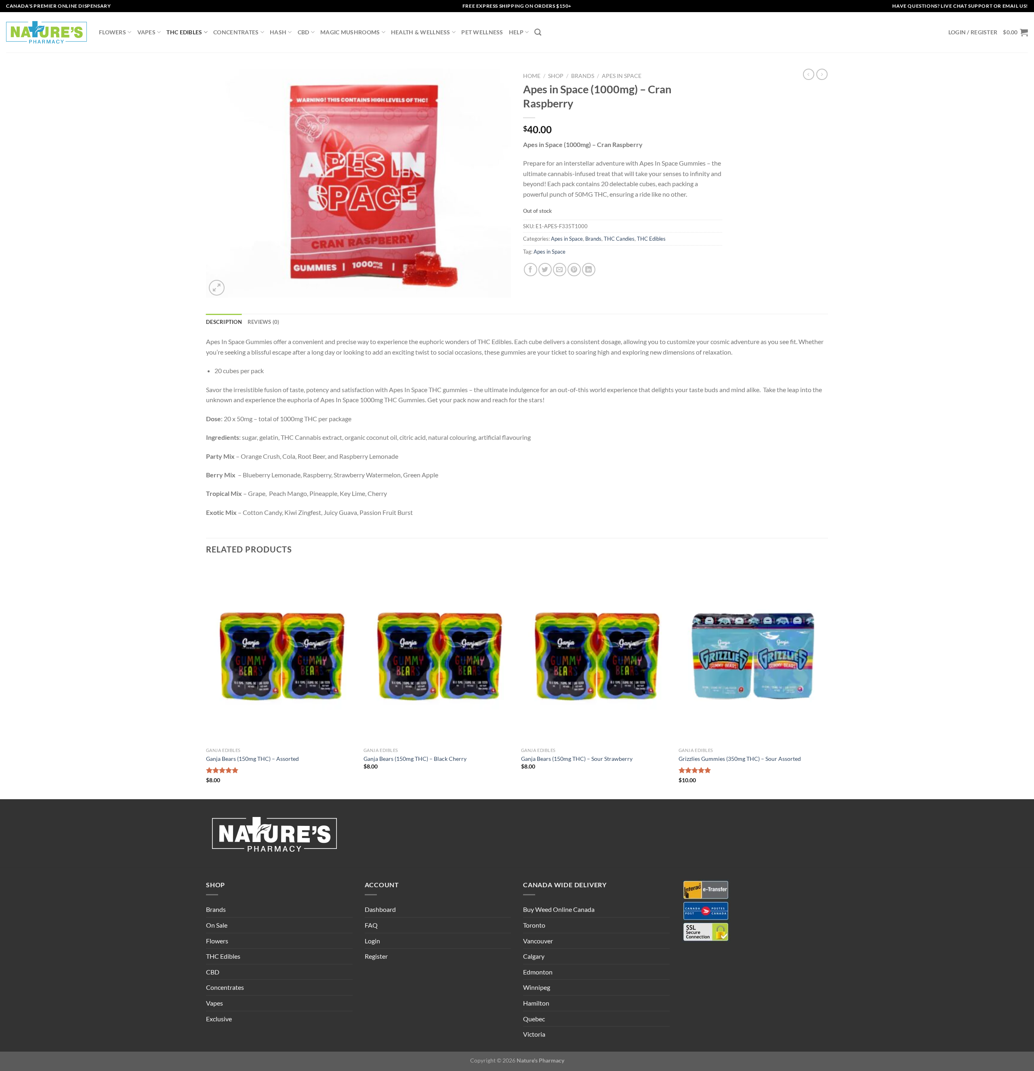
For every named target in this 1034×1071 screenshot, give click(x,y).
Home (531, 76)
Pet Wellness (482, 32)
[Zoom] (217, 288)
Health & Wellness (420, 32)
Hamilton (536, 1003)
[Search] (537, 32)
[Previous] (206, 680)
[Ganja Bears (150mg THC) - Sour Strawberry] (595, 653)
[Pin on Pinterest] (574, 269)
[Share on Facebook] (530, 269)
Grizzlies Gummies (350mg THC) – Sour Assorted (740, 758)
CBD (303, 32)
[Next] (828, 680)
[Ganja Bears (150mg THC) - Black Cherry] (438, 653)
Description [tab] (224, 322)
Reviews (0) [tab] (264, 322)
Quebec (534, 1019)
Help (516, 32)
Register (376, 956)
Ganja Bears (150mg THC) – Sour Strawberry (577, 758)
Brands (582, 76)
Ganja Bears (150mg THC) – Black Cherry (415, 758)
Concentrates (235, 32)
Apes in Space (621, 76)
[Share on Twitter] (545, 269)
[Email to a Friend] (559, 269)
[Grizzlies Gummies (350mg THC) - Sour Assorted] (753, 653)
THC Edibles (184, 32)
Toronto (534, 925)
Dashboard (380, 909)
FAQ (371, 925)
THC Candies (619, 238)
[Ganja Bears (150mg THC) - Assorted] (280, 653)
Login (372, 941)
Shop (555, 76)
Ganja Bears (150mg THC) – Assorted (252, 758)
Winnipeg (536, 987)
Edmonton (538, 972)
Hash (278, 32)
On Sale (216, 925)
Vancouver (538, 941)
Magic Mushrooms (350, 32)
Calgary (533, 956)
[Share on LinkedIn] (588, 269)
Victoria (534, 1034)
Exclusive (219, 1019)
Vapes (146, 32)
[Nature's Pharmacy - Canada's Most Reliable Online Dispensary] (46, 32)
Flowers (112, 32)
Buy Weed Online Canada (559, 909)
